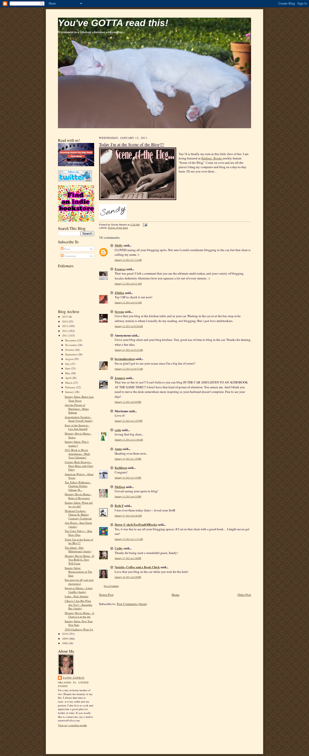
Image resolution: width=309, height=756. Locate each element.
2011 (65, 335)
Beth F (119, 505)
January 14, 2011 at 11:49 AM (129, 439)
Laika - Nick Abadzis (76, 596)
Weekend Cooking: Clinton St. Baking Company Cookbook (78, 514)
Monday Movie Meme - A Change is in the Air (79, 615)
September (71, 354)
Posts (66, 249)
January (70, 392)
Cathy (119, 548)
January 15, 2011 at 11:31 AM (129, 539)
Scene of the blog (118, 227)
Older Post (244, 594)
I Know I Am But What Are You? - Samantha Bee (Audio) (78, 604)
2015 (65, 316)
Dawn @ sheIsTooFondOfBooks (136, 524)
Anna (118, 448)
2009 (65, 638)
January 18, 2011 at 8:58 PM (128, 577)
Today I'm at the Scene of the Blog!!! (79, 541)
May (68, 373)
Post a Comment (111, 586)
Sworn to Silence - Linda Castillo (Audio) (78, 590)
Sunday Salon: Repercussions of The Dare (78, 571)
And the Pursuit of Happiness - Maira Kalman (77, 408)
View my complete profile (72, 725)
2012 (65, 331)
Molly (119, 245)
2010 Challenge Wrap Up (79, 629)
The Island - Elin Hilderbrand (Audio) (78, 549)
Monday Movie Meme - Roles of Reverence (78, 496)
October (70, 350)
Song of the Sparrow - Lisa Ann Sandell (77, 427)
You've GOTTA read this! (113, 23)
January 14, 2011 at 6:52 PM (128, 496)
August (69, 359)
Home (175, 594)
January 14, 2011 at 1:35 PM (128, 458)
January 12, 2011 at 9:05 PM (128, 402)
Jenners (120, 377)
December (71, 340)
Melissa (120, 486)
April (68, 378)
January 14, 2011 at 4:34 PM (128, 477)
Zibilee (119, 292)
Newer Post (106, 594)
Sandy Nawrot (73, 677)
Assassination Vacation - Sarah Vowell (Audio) (79, 419)
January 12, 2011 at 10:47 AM (129, 368)
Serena (119, 311)
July (67, 364)
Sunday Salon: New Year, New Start (79, 623)
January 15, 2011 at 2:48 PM (128, 558)
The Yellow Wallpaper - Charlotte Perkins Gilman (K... (78, 486)
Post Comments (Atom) (132, 604)
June (68, 368)
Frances (120, 269)
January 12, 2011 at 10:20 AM (129, 326)
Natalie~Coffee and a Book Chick (137, 567)
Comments (69, 256)
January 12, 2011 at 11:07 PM (128, 420)
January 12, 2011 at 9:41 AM (128, 302)
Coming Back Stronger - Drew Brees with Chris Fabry (79, 465)
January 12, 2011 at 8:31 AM (128, 283)
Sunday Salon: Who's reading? (77, 443)
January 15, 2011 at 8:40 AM (128, 515)
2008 (65, 643)
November (71, 345)
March (69, 382)
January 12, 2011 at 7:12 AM (128, 260)
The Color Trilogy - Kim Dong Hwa (78, 533)
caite (118, 429)
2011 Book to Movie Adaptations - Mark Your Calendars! (77, 453)
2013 (65, 326)
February (70, 387)
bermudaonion (125, 358)
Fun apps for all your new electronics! (79, 581)
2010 (65, 634)
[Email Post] (144, 224)
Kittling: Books (212, 158)
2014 (65, 321)
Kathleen (121, 467)
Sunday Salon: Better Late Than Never (79, 398)
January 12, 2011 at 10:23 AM (129, 350)
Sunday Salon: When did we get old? (79, 504)
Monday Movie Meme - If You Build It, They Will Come (79, 559)
